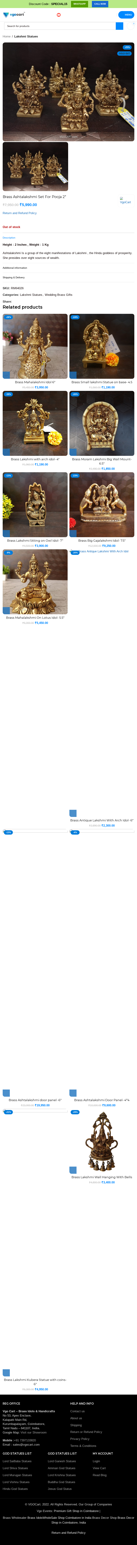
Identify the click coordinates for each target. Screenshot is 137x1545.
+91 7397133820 (25, 1440)
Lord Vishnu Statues (16, 1482)
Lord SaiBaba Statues (17, 1461)
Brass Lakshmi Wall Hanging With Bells (102, 1177)
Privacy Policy (80, 1439)
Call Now (100, 4)
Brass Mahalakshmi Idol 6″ (35, 382)
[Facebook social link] (14, 301)
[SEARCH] (119, 26)
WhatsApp (79, 4)
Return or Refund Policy (86, 1432)
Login (96, 1461)
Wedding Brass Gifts (58, 295)
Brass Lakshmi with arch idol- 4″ (35, 459)
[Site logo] (14, 14)
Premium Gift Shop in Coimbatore (77, 1511)
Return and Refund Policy (20, 213)
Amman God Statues (61, 1468)
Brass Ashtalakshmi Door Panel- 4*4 (102, 1100)
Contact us (77, 1411)
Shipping (76, 1425)
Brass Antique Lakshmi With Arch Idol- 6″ (101, 820)
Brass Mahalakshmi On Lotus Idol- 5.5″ (35, 617)
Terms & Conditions (83, 1446)
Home (7, 36)
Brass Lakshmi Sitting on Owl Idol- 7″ (35, 540)
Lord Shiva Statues (15, 1468)
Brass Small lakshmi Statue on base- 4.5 (102, 382)
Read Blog (99, 1475)
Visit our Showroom (34, 1432)
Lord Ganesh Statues (62, 1461)
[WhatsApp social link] (18, 301)
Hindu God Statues (15, 1489)
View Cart (99, 1468)
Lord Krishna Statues (62, 1475)
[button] (6, 375)
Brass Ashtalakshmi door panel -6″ (35, 1100)
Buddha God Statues (61, 1482)
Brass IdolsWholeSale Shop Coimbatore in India (59, 1517)
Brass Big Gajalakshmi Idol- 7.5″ (102, 540)
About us (76, 1418)
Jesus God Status (60, 1489)
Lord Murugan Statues (17, 1475)
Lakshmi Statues (26, 36)
